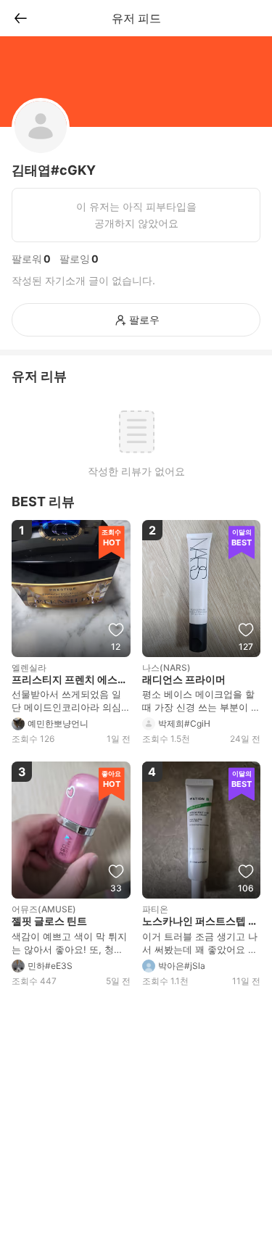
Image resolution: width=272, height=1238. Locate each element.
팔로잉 (74, 258)
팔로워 (27, 258)
